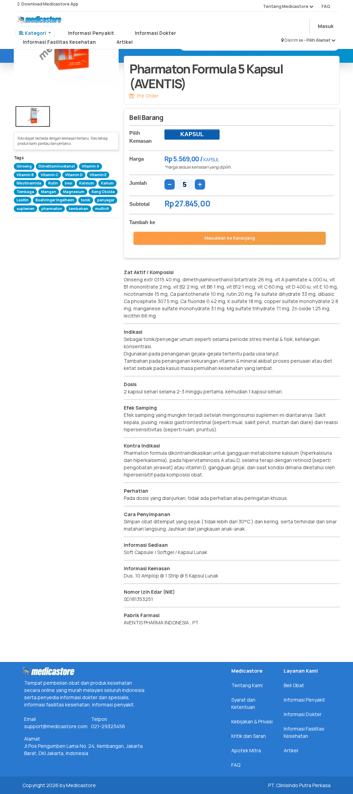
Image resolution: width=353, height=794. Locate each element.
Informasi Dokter (155, 33)
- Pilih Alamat (317, 40)
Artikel (125, 42)
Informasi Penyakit (91, 33)
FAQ (326, 6)
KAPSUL (192, 134)
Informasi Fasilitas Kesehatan (59, 42)
